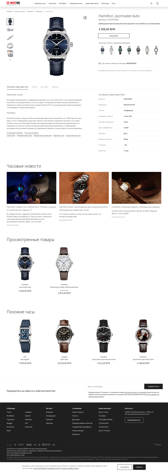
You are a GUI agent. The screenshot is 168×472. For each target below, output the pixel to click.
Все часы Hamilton (32, 133)
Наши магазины (105, 408)
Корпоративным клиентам (82, 423)
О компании (76, 408)
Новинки (49, 412)
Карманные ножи (76, 3)
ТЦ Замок (102, 416)
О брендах (11, 408)
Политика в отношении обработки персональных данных (27, 449)
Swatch (27, 416)
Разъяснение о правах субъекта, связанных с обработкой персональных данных (34, 451)
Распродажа (50, 416)
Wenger (9, 423)
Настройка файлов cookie (16, 455)
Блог (114, 3)
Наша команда (78, 430)
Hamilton (30, 11)
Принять (139, 467)
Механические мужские (43, 135)
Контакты (129, 408)
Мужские (39, 11)
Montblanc (63, 3)
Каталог (49, 408)
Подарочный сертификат (82, 427)
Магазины (105, 3)
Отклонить (125, 467)
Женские (49, 423)
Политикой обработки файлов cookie (47, 468)
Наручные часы (40, 3)
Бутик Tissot (103, 412)
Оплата (75, 416)
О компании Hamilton (15, 133)
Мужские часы (58, 135)
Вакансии (76, 434)
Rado (9, 430)
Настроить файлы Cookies (69, 468)
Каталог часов (20, 11)
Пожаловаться (133, 420)
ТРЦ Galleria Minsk (105, 419)
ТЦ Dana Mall (103, 423)
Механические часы (24, 135)
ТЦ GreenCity (103, 427)
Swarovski (52, 3)
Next (10, 59)
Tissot (9, 412)
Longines (28, 412)
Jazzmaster (11, 135)
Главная (9, 11)
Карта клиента (78, 412)
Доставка (76, 419)
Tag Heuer (10, 419)
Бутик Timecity (104, 430)
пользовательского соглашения (135, 392)
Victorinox (10, 427)
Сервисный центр (91, 3)
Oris (26, 423)
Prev (10, 16)
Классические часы (73, 135)
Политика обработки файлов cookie (19, 453)
